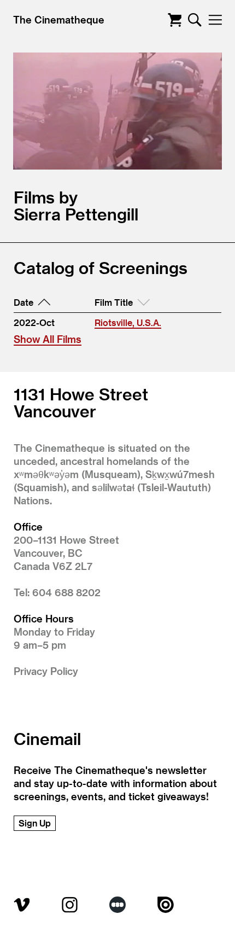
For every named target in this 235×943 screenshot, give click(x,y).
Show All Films (47, 339)
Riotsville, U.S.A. (128, 322)
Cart (174, 20)
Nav (215, 20)
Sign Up (35, 823)
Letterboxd (117, 905)
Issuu (165, 905)
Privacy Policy (46, 671)
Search (195, 20)
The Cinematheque (58, 19)
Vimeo (22, 905)
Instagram (70, 905)
